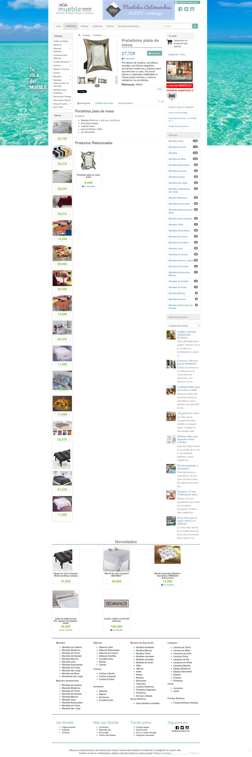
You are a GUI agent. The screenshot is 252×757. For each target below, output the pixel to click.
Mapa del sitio (105, 729)
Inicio (58, 26)
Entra (182, 54)
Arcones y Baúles (144, 695)
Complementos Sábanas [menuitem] (60, 56)
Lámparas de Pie (181, 659)
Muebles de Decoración (142, 642)
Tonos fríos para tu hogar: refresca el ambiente (187, 520)
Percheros (141, 692)
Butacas (140, 677)
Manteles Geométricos (179, 230)
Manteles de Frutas (178, 287)
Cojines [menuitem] (56, 73)
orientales (149, 659)
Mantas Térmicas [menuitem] (61, 69)
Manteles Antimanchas (128, 26)
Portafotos (97, 35)
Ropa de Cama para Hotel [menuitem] (60, 105)
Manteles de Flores (71, 652)
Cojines (102, 664)
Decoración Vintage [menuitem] (62, 96)
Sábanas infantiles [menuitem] (57, 50)
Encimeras (104, 697)
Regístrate (173, 54)
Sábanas (98, 642)
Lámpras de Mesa (181, 650)
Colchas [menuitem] (57, 65)
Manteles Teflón (176, 224)
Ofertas (110, 26)
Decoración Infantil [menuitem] (61, 100)
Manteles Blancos (177, 293)
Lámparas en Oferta (182, 662)
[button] (78, 80)
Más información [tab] (105, 103)
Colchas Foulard (106, 679)
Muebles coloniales (145, 656)
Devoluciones (142, 729)
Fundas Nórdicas (176, 698)
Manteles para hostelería (180, 218)
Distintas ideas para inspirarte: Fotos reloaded (187, 439)
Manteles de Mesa (177, 158)
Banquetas (141, 680)
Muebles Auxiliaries (145, 647)
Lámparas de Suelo (182, 653)
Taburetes (141, 683)
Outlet (171, 683)
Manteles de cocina (178, 170)
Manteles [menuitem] (57, 76)
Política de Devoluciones (178, 126)
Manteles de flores (177, 299)
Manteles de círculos (178, 254)
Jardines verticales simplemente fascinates (186, 334)
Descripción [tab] (85, 103)
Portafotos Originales (146, 689)
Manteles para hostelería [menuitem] (59, 91)
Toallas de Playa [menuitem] (60, 41)
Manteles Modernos (178, 197)
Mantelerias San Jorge (72, 676)
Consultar (155, 53)
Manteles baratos (177, 176)
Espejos (177, 674)
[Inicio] (81, 35)
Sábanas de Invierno (108, 652)
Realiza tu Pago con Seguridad (181, 107)
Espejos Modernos (182, 668)
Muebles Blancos (144, 650)
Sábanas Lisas (106, 647)
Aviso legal (103, 732)
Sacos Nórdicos (138, 698)
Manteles (173, 152)
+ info (159, 89)
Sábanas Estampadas (109, 650)
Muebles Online (143, 653)
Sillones (139, 668)
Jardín (176, 691)
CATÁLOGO (70, 26)
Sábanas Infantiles (107, 655)
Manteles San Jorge (178, 182)
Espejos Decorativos (182, 671)
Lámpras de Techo (182, 647)
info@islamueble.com (187, 2)
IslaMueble (97, 26)
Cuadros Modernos (145, 686)
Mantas (102, 661)
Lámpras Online (180, 656)
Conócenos (104, 727)
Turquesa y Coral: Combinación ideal (187, 493)
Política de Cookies (107, 735)
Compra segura (142, 727)
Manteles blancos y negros (181, 260)
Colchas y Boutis (106, 673)
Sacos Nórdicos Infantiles (148, 703)
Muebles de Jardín (144, 662)
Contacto (66, 732)
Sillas (138, 665)
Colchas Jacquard (107, 676)
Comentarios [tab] (126, 103)
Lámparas (178, 688)
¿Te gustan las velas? (188, 413)
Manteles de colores (178, 236)
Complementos (106, 658)
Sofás (138, 671)
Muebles (140, 659)
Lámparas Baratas (181, 665)
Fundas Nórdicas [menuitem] (61, 62)
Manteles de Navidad (178, 281)
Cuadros (177, 677)
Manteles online (176, 141)
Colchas (97, 668)
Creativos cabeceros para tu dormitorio (187, 362)
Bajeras (102, 694)
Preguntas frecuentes (145, 735)
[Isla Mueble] (75, 6)
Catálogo (86, 35)
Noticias (84, 26)
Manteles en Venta (177, 146)
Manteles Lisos (176, 248)
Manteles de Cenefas (178, 266)
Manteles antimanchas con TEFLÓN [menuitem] (61, 83)
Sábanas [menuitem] (57, 45)
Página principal (68, 727)
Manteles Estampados (179, 164)
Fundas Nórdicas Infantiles (185, 702)
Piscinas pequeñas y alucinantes (187, 467)
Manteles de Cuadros (179, 242)
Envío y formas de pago (178, 112)
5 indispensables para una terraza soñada (188, 388)
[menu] (62, 74)
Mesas (139, 674)
